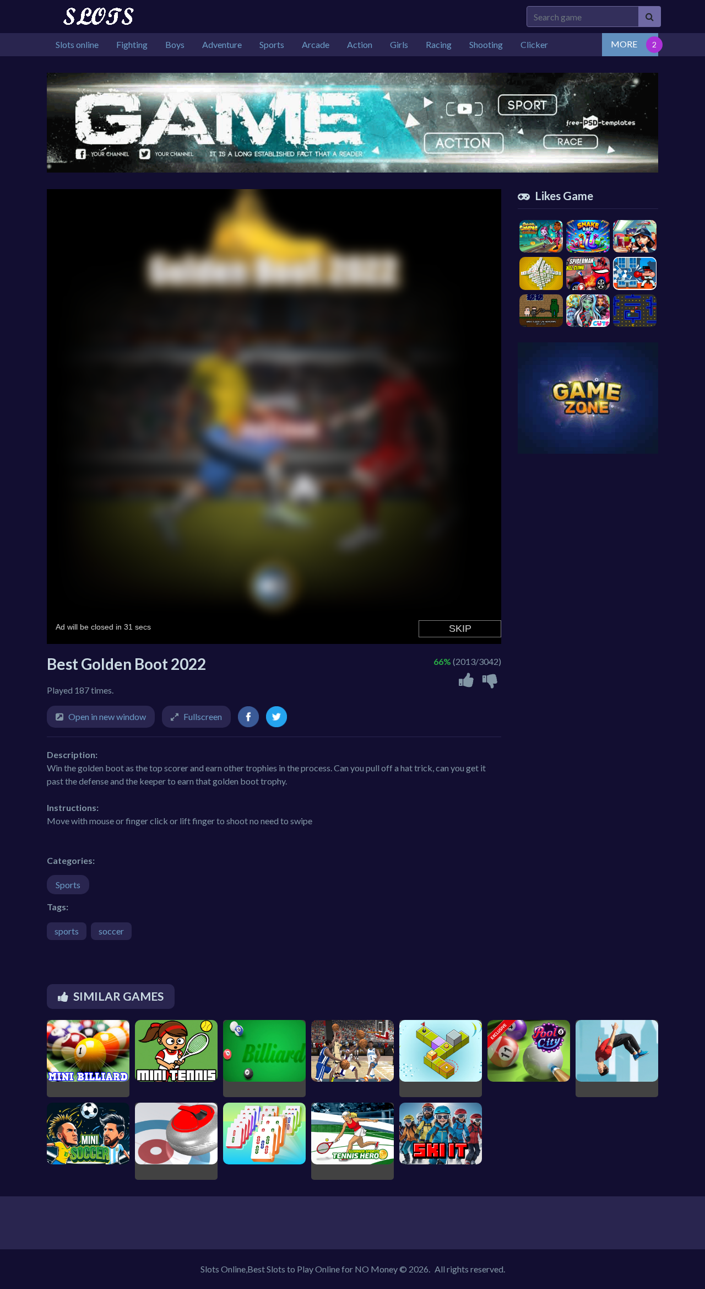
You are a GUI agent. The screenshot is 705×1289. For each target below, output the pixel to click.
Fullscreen (202, 716)
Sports (68, 884)
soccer (111, 931)
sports (67, 931)
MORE (624, 44)
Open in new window (107, 716)
